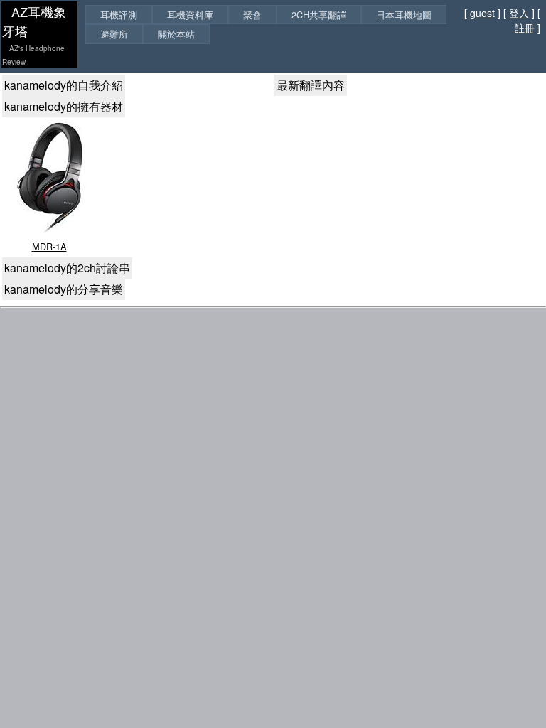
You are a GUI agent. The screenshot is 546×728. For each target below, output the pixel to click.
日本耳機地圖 (404, 14)
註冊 (525, 28)
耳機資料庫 (190, 14)
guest (482, 13)
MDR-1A (49, 246)
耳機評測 (118, 14)
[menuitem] (118, 14)
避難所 (114, 34)
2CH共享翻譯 (318, 14)
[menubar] (269, 24)
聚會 (252, 14)
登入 (519, 13)
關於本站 (176, 34)
